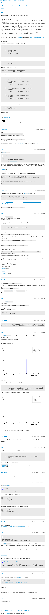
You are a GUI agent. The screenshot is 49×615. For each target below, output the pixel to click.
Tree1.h (3, 169)
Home (1, 0)
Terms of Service (19, 610)
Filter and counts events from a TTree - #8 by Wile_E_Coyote (14, 582)
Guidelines (12, 610)
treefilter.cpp (4, 113)
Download (15, 0)
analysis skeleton (12, 140)
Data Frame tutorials (40, 143)
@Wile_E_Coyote (5, 152)
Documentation (9, 0)
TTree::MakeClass (9, 202)
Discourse (8, 613)
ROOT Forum (3, 2)
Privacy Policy (27, 610)
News (4, 0)
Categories (6, 610)
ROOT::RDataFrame (21, 143)
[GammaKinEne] (21, 361)
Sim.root (9, 119)
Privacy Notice (21, 0)
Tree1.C (3, 170)
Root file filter (19, 37)
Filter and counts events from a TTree (15, 6)
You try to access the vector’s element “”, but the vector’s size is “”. (15, 526)
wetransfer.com (6, 117)
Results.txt (4, 273)
